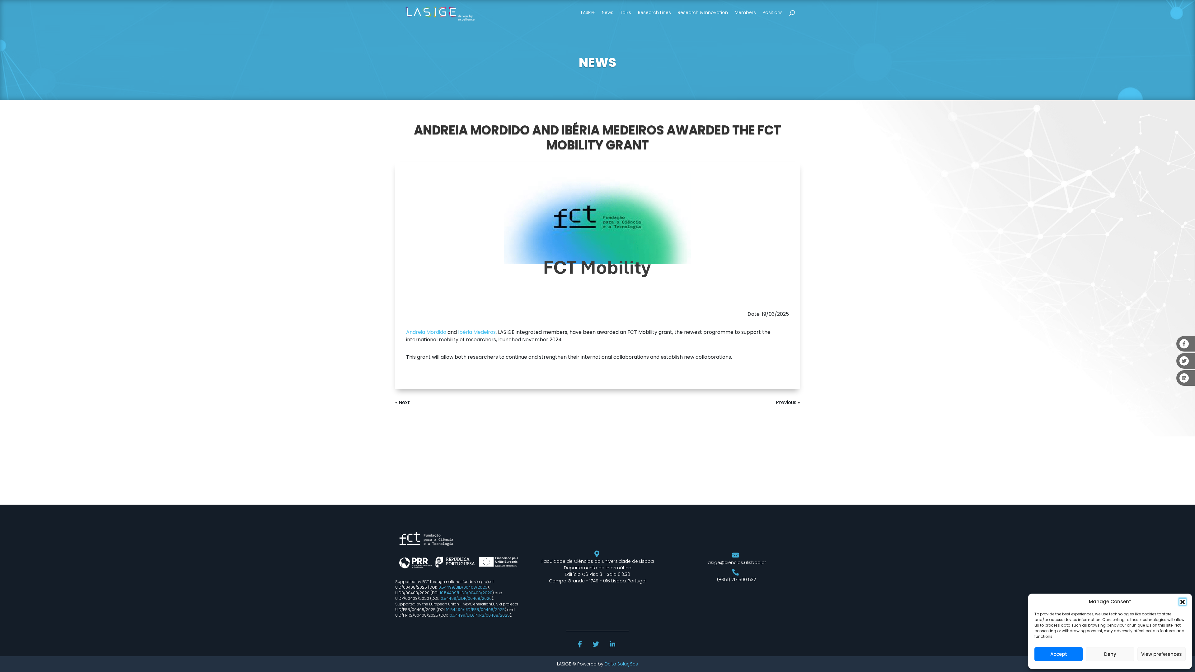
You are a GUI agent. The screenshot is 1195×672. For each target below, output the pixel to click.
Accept (1058, 654)
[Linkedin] (613, 645)
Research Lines (654, 12)
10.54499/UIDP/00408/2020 (466, 598)
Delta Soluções (621, 664)
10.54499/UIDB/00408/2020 (466, 592)
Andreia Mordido (426, 332)
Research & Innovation (703, 12)
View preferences (1161, 654)
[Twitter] (596, 645)
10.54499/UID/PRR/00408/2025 (475, 609)
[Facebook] (580, 645)
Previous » (788, 402)
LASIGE (588, 12)
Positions (773, 12)
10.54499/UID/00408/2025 (462, 587)
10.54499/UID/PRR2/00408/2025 (479, 615)
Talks (625, 12)
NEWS (597, 62)
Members (745, 12)
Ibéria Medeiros (477, 332)
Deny (1110, 654)
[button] (1182, 602)
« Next (402, 402)
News (607, 12)
